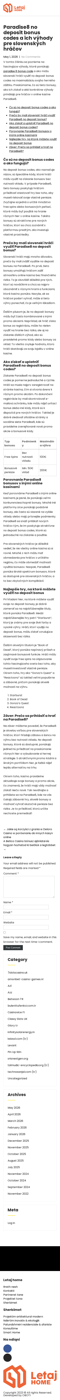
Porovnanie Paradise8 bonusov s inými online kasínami (30, 133)
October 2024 (17, 1180)
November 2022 (18, 1194)
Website (8, 922)
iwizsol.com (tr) (18, 1039)
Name (8, 902)
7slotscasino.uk (18, 973)
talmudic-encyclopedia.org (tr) (28, 1065)
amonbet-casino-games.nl (25, 979)
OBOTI (26, 1395)
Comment (11, 873)
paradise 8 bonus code (18, 71)
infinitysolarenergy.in (21, 1032)
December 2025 (18, 1141)
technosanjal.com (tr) (22, 1072)
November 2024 (18, 1174)
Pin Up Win (14, 1052)
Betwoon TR (15, 999)
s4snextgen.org (18, 1059)
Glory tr (13, 1025)
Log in (11, 1223)
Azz (10, 992)
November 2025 (18, 1147)
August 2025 (16, 1161)
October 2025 (17, 1154)
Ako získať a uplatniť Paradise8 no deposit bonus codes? (31, 125)
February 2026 (17, 1127)
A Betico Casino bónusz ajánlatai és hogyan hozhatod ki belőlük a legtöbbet (29, 845)
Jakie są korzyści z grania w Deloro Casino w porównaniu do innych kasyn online (28, 833)
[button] (55, 8)
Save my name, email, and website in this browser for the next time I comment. (29, 939)
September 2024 (19, 1187)
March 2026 (15, 1121)
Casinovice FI (16, 1012)
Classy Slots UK (17, 1019)
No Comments (30, 57)
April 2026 (14, 1114)
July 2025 (14, 1167)
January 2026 (16, 1134)
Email (7, 912)
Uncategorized (17, 1078)
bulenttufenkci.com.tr (22, 1006)
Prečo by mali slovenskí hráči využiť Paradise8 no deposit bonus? (32, 117)
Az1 (10, 986)
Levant (12, 1045)
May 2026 (14, 1108)
